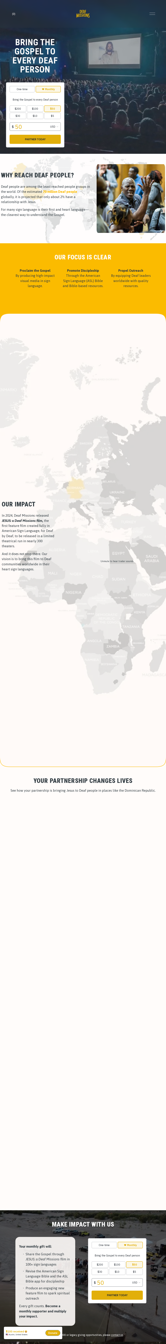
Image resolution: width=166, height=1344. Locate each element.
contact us (117, 1334)
